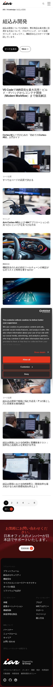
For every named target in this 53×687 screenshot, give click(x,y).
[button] (43, 3)
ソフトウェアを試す (12, 590)
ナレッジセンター (43, 598)
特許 (38, 670)
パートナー (8, 629)
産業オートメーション (13, 606)
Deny (26, 374)
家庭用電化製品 (10, 614)
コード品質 (7, 176)
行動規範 (6, 673)
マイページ (41, 614)
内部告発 (15, 673)
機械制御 (7, 610)
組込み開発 (21, 9)
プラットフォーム (11, 571)
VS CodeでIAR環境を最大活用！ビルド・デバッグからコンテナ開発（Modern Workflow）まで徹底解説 (25, 92)
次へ (7, 509)
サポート (40, 610)
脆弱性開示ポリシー (28, 673)
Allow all (26, 360)
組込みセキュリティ (12, 575)
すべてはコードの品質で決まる (18, 179)
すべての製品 (9, 586)
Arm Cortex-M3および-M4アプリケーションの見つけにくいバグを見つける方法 (26, 223)
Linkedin (16, 680)
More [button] (24, 49)
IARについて (8, 625)
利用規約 (45, 670)
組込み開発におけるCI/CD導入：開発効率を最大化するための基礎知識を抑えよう (25, 485)
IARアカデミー (42, 606)
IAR (4, 9)
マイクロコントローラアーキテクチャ (19, 583)
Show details (39, 352)
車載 (5, 602)
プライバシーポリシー (11, 670)
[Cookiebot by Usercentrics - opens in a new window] (39, 311)
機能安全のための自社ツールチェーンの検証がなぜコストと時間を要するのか (26, 268)
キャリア (7, 637)
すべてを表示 (11, 49)
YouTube (5, 680)
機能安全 (6, 264)
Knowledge (11, 9)
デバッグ (6, 219)
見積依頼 (25, 548)
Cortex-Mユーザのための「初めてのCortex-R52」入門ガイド (25, 136)
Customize (25, 367)
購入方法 (40, 618)
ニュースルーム (10, 633)
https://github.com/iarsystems (10, 680)
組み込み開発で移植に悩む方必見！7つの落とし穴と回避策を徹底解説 (26, 402)
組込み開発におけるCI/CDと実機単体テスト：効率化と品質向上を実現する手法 (25, 444)
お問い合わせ (9, 641)
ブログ (39, 602)
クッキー (25, 670)
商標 (33, 670)
